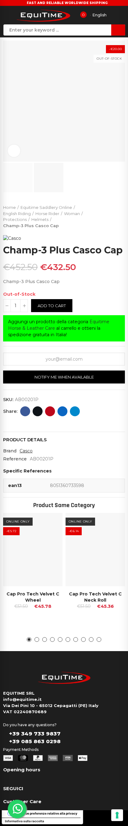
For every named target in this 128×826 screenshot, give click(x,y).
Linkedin (62, 411)
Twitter (38, 411)
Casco (26, 451)
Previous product (104, 215)
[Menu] (7, 15)
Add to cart (52, 305)
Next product (120, 215)
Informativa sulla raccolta (24, 821)
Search (118, 30)
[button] (29, 639)
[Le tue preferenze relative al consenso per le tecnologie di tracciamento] (117, 815)
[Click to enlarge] (14, 151)
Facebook (25, 411)
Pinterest (50, 411)
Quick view (47, 523)
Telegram (75, 411)
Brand (9, 451)
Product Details (25, 440)
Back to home (112, 215)
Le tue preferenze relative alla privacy (48, 813)
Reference (15, 459)
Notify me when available (64, 377)
